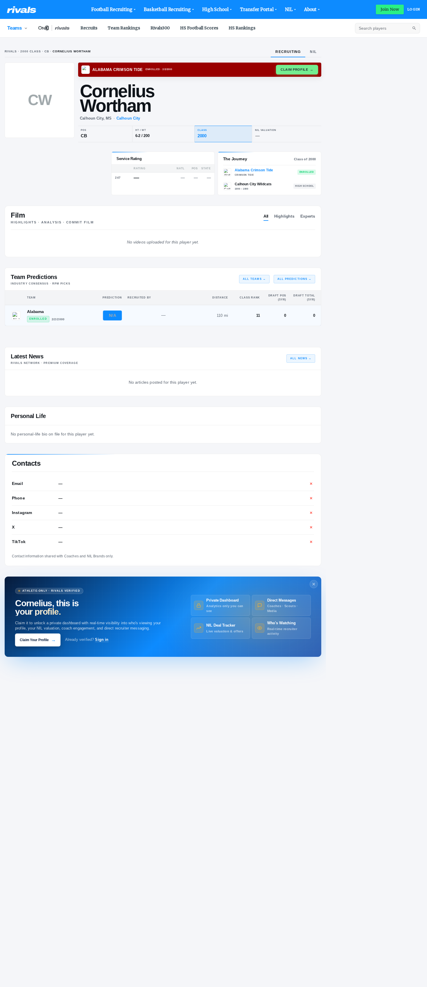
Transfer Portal (257, 9)
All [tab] (266, 216)
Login (413, 9)
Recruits (88, 28)
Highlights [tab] (284, 216)
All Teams (254, 279)
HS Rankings (242, 28)
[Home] (21, 9)
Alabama (35, 311)
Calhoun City (128, 118)
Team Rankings (124, 28)
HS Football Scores (199, 28)
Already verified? (87, 640)
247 (118, 177)
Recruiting (288, 52)
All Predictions (294, 279)
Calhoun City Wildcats (253, 184)
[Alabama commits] (16, 315)
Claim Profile (297, 69)
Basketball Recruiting (167, 9)
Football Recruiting (112, 9)
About (310, 9)
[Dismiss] (314, 584)
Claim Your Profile (38, 639)
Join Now (390, 9)
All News (300, 358)
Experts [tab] (307, 216)
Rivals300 (160, 28)
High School (215, 9)
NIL (289, 9)
